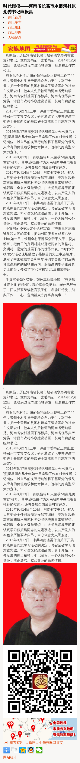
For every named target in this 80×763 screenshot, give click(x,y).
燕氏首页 (15, 17)
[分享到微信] (39, 750)
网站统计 (10, 757)
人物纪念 (15, 37)
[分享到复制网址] (14, 750)
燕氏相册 (15, 27)
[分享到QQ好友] (31, 750)
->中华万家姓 (13, 743)
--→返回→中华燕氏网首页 (43, 743)
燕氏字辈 (15, 22)
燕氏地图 (15, 32)
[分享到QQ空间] (22, 750)
